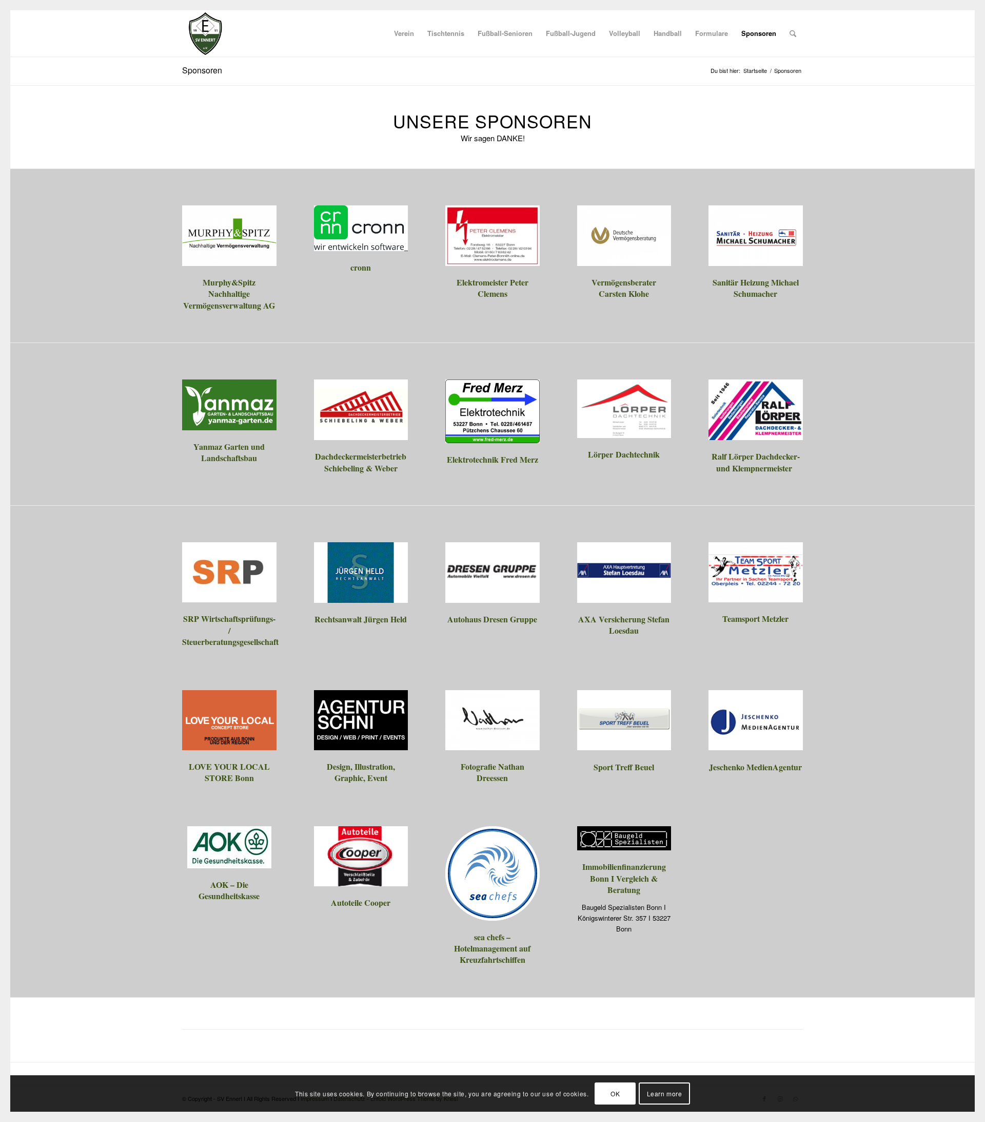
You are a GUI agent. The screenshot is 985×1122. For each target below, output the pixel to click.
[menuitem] (404, 33)
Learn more (664, 1093)
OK (615, 1093)
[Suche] (793, 33)
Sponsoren (202, 70)
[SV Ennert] (205, 33)
